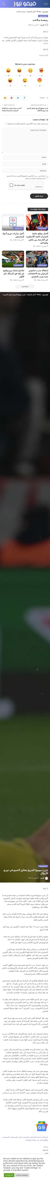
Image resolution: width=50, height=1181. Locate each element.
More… (45, 43)
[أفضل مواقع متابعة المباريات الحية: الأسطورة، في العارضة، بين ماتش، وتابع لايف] (37, 222)
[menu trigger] (45, 4)
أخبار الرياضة (43, 16)
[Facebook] (24, 97)
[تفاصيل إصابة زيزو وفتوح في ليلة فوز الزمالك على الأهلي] (13, 259)
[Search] (4, 4)
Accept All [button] (9, 1175)
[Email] (5, 97)
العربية (42, 25)
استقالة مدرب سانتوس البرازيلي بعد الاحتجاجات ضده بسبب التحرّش (38, 273)
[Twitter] (18, 97)
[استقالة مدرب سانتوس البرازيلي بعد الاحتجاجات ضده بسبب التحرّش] (37, 259)
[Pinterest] (11, 97)
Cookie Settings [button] (22, 1175)
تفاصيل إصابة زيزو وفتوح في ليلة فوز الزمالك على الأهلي (13, 273)
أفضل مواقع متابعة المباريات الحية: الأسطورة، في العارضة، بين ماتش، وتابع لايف (37, 238)
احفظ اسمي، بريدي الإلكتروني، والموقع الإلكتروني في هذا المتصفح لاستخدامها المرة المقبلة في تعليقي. (26, 177)
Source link (43, 55)
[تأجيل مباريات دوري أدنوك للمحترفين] (13, 222)
